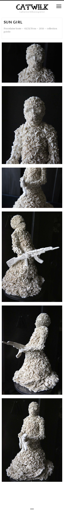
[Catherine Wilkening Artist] (32, 7)
